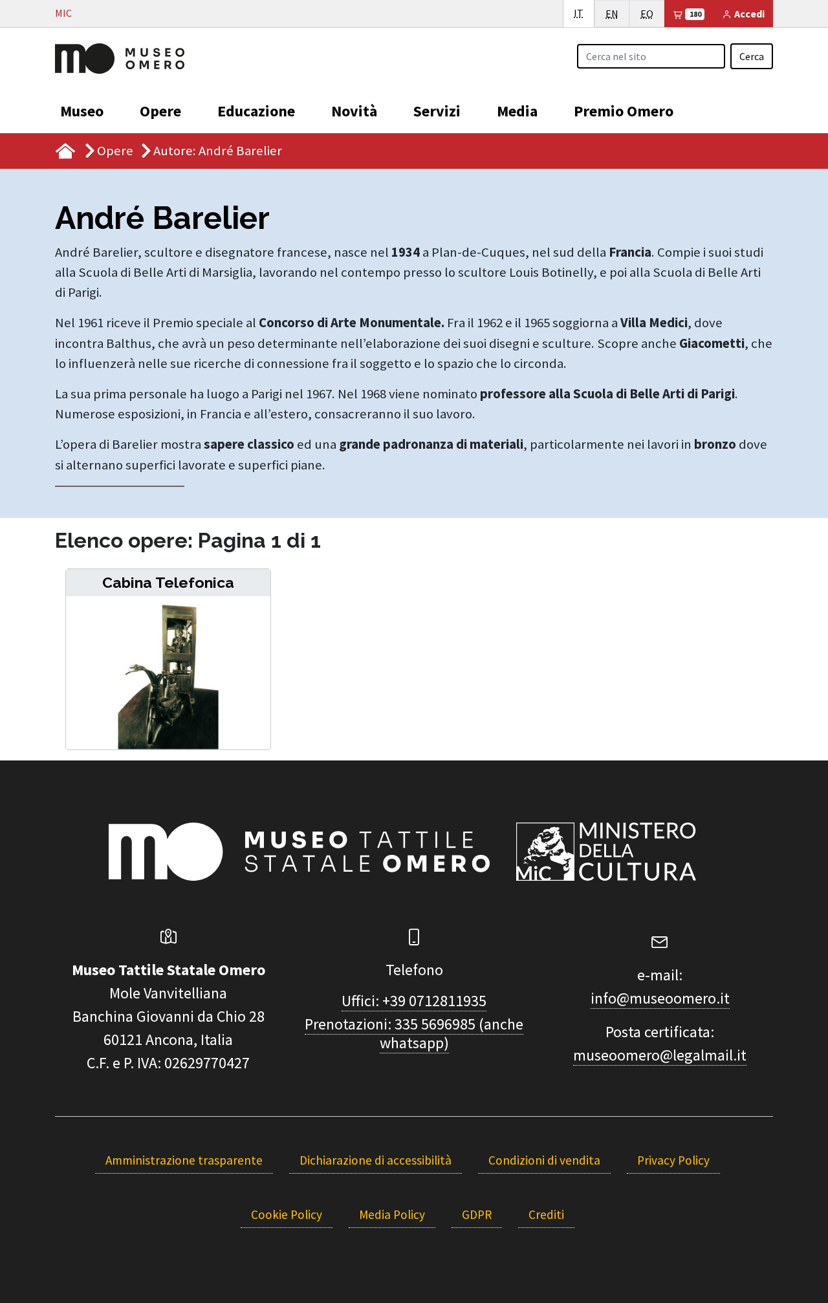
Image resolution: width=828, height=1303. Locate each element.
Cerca (751, 56)
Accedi (748, 13)
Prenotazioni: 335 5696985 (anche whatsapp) (414, 1033)
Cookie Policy (286, 1214)
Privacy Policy (673, 1160)
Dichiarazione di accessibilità (376, 1160)
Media (517, 111)
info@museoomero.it (660, 998)
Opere (160, 111)
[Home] (119, 56)
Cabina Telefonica (168, 582)
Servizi (437, 111)
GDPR (477, 1214)
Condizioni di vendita (544, 1160)
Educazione (256, 111)
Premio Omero (623, 111)
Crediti (546, 1214)
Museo (82, 111)
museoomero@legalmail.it (659, 1055)
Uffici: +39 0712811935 (414, 1001)
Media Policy (392, 1214)
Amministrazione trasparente (184, 1160)
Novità (354, 111)
